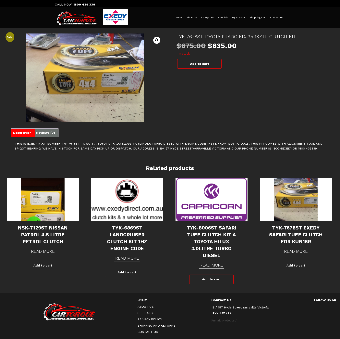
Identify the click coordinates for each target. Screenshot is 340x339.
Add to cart (199, 64)
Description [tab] (22, 133)
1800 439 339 (84, 4)
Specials (223, 17)
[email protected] (224, 320)
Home (179, 17)
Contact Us (276, 17)
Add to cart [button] (42, 265)
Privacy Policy (150, 319)
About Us (192, 17)
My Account (239, 17)
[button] (156, 40)
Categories (207, 17)
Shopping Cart (258, 17)
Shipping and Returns (157, 325)
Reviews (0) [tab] (45, 133)
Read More (43, 251)
